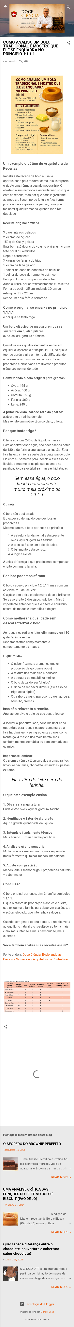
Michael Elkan (47, 1312)
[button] (68, 43)
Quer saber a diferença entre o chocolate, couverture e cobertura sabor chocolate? (31, 1249)
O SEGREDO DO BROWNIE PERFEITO (32, 1144)
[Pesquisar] (68, 8)
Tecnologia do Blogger (39, 1304)
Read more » (61, 1177)
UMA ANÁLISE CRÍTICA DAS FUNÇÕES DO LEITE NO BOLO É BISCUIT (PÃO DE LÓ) (28, 1194)
